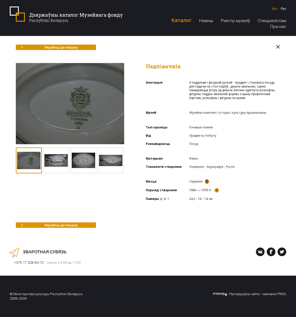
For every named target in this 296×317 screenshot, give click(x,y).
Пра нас (278, 26)
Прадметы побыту (202, 135)
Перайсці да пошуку (61, 47)
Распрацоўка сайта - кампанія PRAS (257, 294)
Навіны (206, 20)
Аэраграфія (215, 167)
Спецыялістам (272, 20)
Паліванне (196, 167)
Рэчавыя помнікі (201, 127)
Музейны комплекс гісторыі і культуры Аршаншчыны (227, 112)
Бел (275, 8)
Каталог (181, 20)
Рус (283, 8)
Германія (195, 181)
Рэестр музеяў (235, 20)
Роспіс (230, 167)
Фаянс (193, 158)
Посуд (193, 144)
